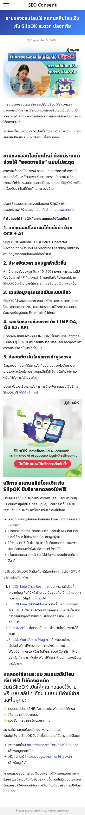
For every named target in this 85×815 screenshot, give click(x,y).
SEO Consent (42, 5)
